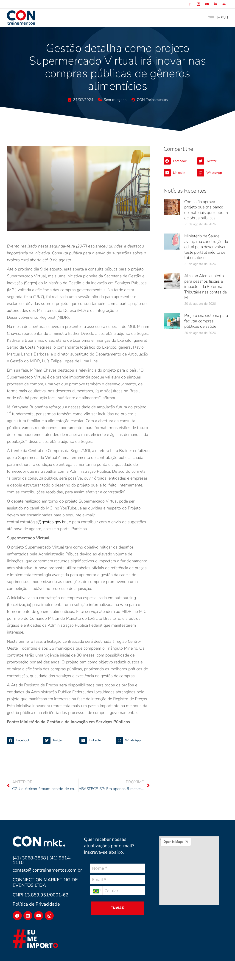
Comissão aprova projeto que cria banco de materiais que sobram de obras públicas (206, 210)
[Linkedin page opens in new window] (215, 4)
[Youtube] (38, 915)
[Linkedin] (28, 915)
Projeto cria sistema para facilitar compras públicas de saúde (206, 321)
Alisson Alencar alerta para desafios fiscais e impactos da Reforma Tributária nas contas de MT (205, 286)
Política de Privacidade (36, 904)
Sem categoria (115, 99)
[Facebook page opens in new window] (190, 4)
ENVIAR (117, 908)
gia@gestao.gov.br (49, 522)
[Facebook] (17, 915)
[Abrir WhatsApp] (223, 949)
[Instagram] (49, 915)
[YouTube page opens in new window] (207, 4)
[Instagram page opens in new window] (198, 4)
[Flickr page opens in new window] (224, 4)
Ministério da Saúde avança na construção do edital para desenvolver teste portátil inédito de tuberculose (206, 246)
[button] (24, 740)
